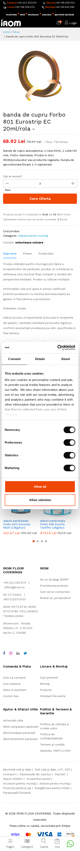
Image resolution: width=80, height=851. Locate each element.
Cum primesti (49, 677)
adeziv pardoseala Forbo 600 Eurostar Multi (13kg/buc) (16, 524)
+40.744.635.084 (64, 7)
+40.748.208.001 (65, 2)
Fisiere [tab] (27, 253)
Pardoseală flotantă (17, 792)
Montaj (44, 683)
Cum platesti (12, 683)
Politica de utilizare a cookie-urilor (54, 726)
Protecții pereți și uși (17, 788)
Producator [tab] (46, 253)
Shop (16, 32)
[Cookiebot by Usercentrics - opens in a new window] (57, 347)
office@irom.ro (14, 587)
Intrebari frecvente (52, 696)
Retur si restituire (14, 690)
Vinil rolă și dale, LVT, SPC (52, 769)
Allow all (40, 486)
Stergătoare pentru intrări (52, 788)
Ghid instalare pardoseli (19, 732)
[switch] (69, 442)
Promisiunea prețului (54, 585)
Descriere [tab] (9, 253)
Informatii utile (13, 720)
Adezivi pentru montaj (33, 235)
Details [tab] (40, 359)
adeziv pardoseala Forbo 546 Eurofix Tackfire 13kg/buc (52, 524)
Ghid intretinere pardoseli (20, 739)
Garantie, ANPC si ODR (55, 750)
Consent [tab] (14, 359)
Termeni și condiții (52, 744)
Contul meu (11, 696)
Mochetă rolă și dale (17, 769)
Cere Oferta (40, 198)
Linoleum (9, 774)
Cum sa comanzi (14, 677)
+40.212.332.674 (27, 2)
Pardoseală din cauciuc (35, 774)
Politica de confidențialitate (51, 736)
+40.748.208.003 (25, 7)
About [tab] (65, 359)
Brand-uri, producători (55, 598)
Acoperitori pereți (38, 778)
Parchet (60, 774)
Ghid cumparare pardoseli (20, 726)
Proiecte (45, 690)
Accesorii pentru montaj (19, 783)
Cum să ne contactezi (55, 591)
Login (73, 23)
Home (6, 32)
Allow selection (40, 500)
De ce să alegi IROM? (54, 579)
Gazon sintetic (13, 778)
